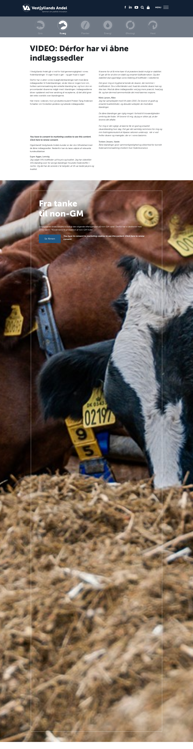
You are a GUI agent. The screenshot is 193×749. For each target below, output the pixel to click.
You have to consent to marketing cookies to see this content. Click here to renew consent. (60, 138)
